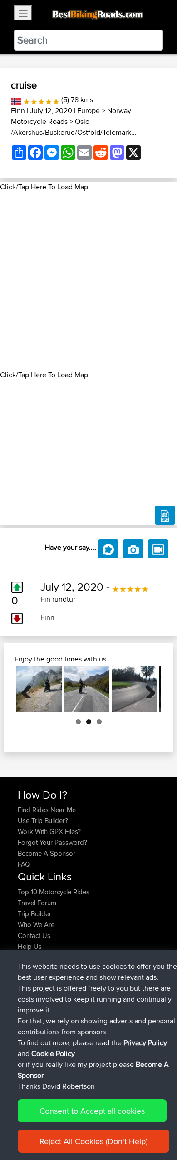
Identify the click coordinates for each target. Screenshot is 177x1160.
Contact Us (34, 935)
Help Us (30, 946)
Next (147, 689)
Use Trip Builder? (43, 820)
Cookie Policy (53, 1053)
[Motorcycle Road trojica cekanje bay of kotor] (39, 689)
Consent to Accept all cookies (92, 1110)
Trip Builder (34, 913)
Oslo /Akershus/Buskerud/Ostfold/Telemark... (74, 127)
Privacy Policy (145, 1042)
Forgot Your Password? (52, 842)
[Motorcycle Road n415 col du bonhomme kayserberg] (134, 689)
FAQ (24, 864)
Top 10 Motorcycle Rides (53, 892)
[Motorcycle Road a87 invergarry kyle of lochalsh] (86, 689)
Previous (30, 689)
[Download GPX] (165, 515)
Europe (88, 110)
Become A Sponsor (46, 853)
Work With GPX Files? (49, 831)
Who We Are (36, 924)
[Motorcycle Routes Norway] (16, 99)
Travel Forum (37, 903)
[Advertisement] (88, 281)
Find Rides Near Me (47, 809)
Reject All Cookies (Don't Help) (93, 1141)
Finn (18, 110)
